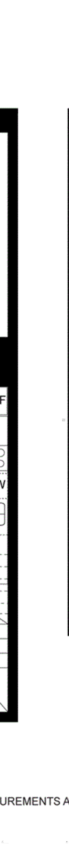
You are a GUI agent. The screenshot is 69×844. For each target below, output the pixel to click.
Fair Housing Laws (55, 2)
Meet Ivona (10, 2)
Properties (16, 2)
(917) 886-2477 (63, 2)
